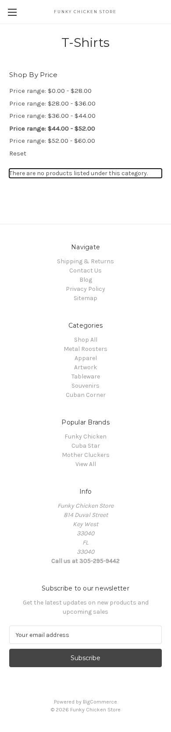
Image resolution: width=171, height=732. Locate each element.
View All (85, 464)
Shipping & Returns (85, 261)
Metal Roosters (85, 349)
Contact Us (85, 270)
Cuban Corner (86, 395)
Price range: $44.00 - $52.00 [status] (52, 128)
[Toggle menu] (12, 12)
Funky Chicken (85, 436)
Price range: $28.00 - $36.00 (52, 103)
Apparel (86, 358)
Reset (17, 153)
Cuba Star (85, 445)
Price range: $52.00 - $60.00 (52, 141)
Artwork (85, 367)
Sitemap (85, 298)
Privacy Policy (85, 289)
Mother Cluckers (86, 455)
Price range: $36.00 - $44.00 (52, 116)
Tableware (85, 376)
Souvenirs (85, 385)
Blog (85, 279)
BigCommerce (100, 702)
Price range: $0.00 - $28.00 (50, 91)
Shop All (85, 339)
